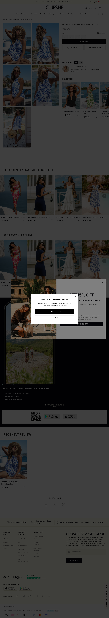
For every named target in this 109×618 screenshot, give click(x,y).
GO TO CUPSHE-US (55, 312)
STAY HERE (54, 318)
